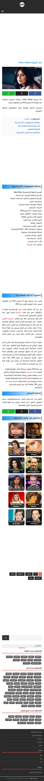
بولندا (38, 693)
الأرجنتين (37, 677)
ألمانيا (30, 674)
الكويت (24, 683)
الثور (32, 716)
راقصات (16, 660)
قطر (9, 699)
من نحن (39, 739)
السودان (13, 680)
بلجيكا (19, 690)
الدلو (31, 719)
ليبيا (6, 702)
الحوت (38, 719)
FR (41, 762)
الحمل (11, 716)
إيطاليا (8, 674)
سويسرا (16, 696)
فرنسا (38, 699)
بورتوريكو (11, 690)
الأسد (38, 716)
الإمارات (22, 677)
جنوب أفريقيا (9, 693)
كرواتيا (38, 702)
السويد (6, 680)
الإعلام (38, 657)
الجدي (25, 716)
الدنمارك (30, 680)
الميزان (30, 723)
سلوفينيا (30, 696)
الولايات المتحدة (35, 690)
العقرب (8, 719)
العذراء (16, 719)
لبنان (11, 702)
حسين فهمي (8, 319)
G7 (35, 574)
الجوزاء (18, 716)
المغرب (9, 683)
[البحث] (5, 637)
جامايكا (18, 693)
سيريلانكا (7, 696)
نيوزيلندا (31, 706)
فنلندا (15, 699)
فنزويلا (22, 699)
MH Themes (34, 778)
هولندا (24, 706)
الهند (10, 686)
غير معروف (22, 723)
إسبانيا (23, 674)
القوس (38, 723)
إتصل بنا (39, 742)
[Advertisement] (22, 38)
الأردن (29, 677)
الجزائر (38, 680)
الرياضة (9, 657)
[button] (3, 11)
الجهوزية (20, 574)
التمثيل (29, 574)
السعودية (21, 680)
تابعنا (40, 745)
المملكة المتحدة (27, 686)
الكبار (23, 660)
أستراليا (37, 674)
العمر (12, 574)
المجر (16, 683)
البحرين (14, 677)
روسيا (38, 696)
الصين (38, 683)
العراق (31, 683)
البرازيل (7, 677)
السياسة (37, 660)
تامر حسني (31, 372)
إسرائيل (16, 674)
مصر (31, 578)
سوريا (23, 696)
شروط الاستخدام (37, 735)
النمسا (17, 686)
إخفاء (27, 119)
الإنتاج (31, 657)
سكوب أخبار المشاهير (36, 772)
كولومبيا (19, 702)
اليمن (26, 690)
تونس (25, 693)
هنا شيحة (31, 245)
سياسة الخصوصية (36, 732)
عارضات (26, 663)
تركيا (32, 693)
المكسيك (37, 686)
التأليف (24, 657)
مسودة (38, 578)
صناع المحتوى (36, 663)
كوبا (26, 702)
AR (41, 755)
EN (41, 759)
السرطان (23, 719)
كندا (31, 702)
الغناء (30, 660)
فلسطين (30, 699)
